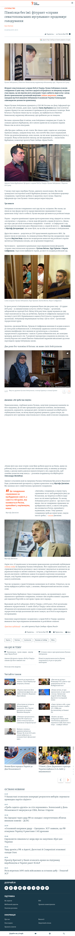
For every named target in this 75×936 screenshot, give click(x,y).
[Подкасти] (50, 933)
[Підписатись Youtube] (20, 888)
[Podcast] (42, 888)
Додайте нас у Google (16, 933)
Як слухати (8, 901)
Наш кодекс (8, 923)
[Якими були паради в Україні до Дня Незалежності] (20, 755)
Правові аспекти (10, 927)
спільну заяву (9, 567)
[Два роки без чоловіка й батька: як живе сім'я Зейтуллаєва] (37, 368)
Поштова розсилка (10, 908)
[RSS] (38, 888)
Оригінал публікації (12, 627)
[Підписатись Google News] (11, 888)
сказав (50, 516)
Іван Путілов (8, 26)
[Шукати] (64, 933)
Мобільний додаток (11, 904)
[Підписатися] (47, 888)
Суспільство (9, 8)
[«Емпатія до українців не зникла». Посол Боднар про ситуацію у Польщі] (10, 682)
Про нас (7, 919)
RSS (39, 901)
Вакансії (41, 919)
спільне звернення (48, 95)
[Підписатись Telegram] (33, 888)
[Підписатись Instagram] (24, 888)
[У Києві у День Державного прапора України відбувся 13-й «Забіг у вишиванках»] (55, 755)
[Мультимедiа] (36, 933)
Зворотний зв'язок (44, 923)
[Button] (49, 34)
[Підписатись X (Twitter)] (15, 888)
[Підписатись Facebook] (6, 888)
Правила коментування (46, 904)
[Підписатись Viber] (29, 888)
